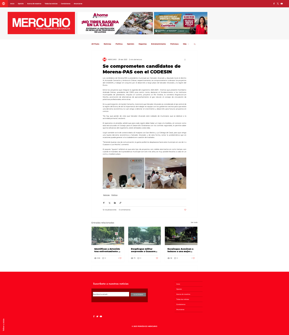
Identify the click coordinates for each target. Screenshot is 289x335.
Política (119, 44)
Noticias (107, 44)
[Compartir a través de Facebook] (104, 203)
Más (184, 44)
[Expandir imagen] (123, 173)
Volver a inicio (3, 325)
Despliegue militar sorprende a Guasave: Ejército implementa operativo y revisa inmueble (143, 250)
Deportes (143, 44)
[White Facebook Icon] (94, 316)
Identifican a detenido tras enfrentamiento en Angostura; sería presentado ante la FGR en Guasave (107, 250)
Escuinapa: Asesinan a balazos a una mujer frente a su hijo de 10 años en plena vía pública (180, 250)
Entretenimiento (158, 44)
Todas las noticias (182, 299)
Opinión (130, 44)
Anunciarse (180, 309)
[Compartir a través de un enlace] (120, 203)
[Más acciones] (185, 59)
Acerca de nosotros (183, 294)
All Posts (95, 44)
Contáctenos (180, 304)
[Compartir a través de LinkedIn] (115, 203)
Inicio (178, 284)
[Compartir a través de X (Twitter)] (109, 203)
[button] (195, 44)
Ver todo (194, 222)
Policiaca (174, 44)
